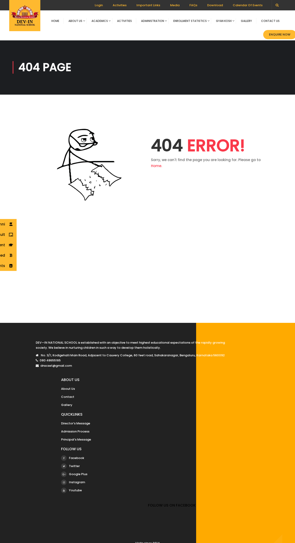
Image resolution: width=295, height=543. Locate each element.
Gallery (246, 21)
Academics (99, 21)
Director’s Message (75, 423)
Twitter (74, 466)
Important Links (148, 5)
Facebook (76, 458)
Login (99, 5)
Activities (120, 5)
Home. (156, 165)
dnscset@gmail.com (56, 365)
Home (55, 21)
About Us (75, 21)
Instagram (77, 482)
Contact (67, 397)
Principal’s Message (76, 439)
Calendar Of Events (248, 5)
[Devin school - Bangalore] (24, 18)
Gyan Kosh (224, 21)
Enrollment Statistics (190, 21)
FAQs (193, 5)
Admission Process (75, 431)
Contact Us (270, 21)
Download (215, 5)
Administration (152, 21)
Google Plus (78, 474)
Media (175, 5)
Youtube (75, 490)
